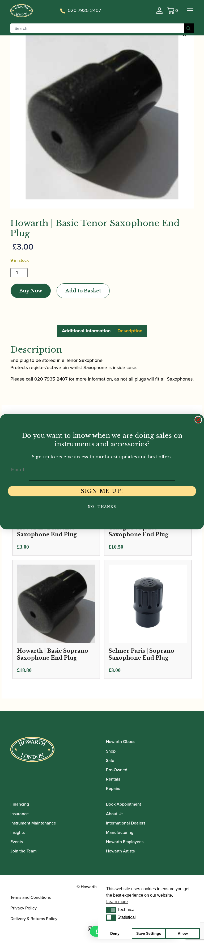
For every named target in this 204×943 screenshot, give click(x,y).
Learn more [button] (117, 901)
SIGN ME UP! (102, 491)
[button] (111, 910)
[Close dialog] (198, 420)
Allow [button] (183, 933)
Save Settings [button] (148, 933)
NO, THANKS (102, 507)
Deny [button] (115, 933)
